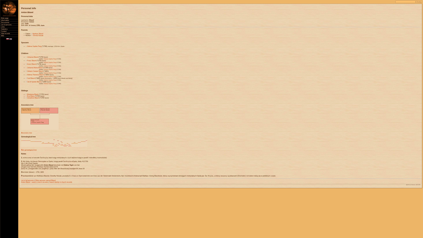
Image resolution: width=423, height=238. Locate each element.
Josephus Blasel (33, 98)
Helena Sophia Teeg (34, 46)
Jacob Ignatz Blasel (34, 82)
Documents (5, 22)
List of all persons (27, 180)
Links (3, 27)
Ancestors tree (26, 133)
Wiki (2, 36)
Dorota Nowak (38, 35)
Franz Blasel (31, 60)
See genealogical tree (29, 150)
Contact (4, 31)
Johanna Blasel (32, 57)
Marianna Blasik (33, 94)
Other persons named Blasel (45, 180)
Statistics (4, 29)
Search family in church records (60, 182)
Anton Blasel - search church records (34, 182)
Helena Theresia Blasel (35, 75)
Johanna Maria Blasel (35, 68)
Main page (4, 18)
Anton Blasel (31, 64)
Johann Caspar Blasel (35, 71)
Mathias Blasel (38, 34)
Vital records (5, 33)
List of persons (6, 25)
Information (5, 20)
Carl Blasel (31, 78)
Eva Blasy (30, 96)
